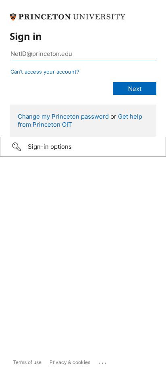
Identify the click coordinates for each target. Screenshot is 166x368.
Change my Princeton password (63, 116)
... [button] (103, 361)
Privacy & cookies (70, 362)
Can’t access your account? (44, 71)
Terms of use (27, 362)
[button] (83, 146)
